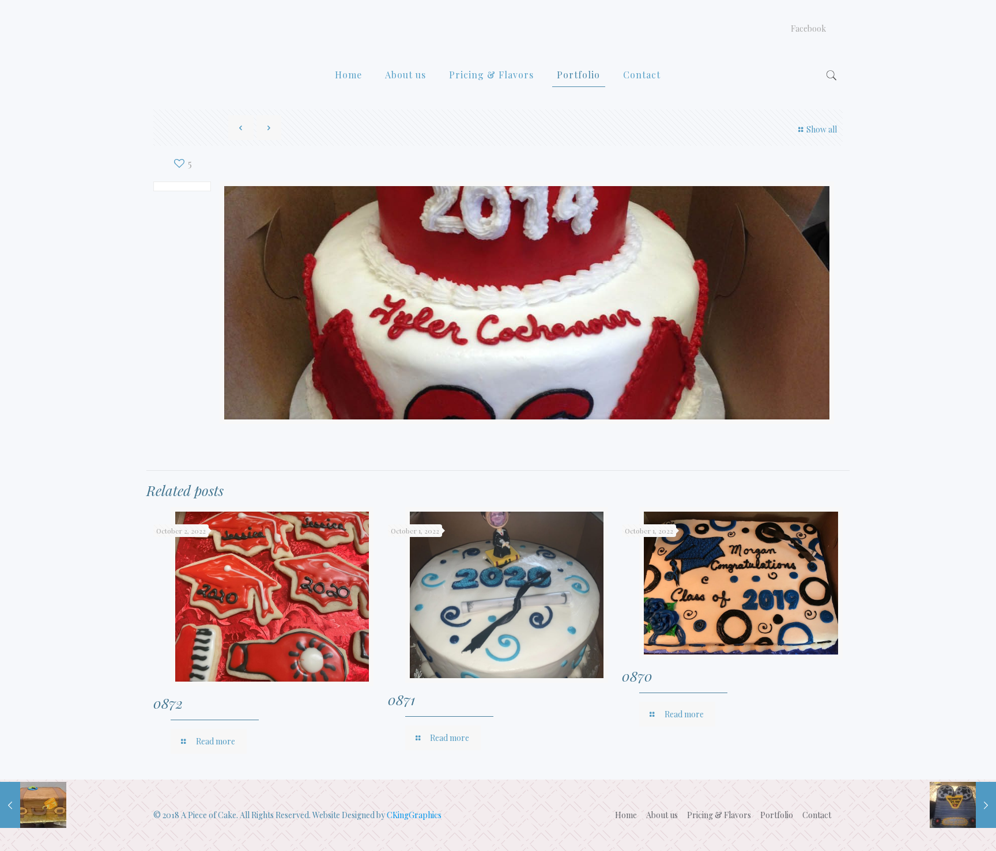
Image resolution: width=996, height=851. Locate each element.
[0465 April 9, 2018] (963, 805)
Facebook (808, 29)
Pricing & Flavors (719, 815)
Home (626, 815)
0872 (168, 703)
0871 (401, 699)
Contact (816, 815)
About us (662, 815)
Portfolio (776, 815)
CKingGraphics (414, 815)
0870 (637, 676)
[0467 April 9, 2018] (33, 805)
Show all (821, 129)
